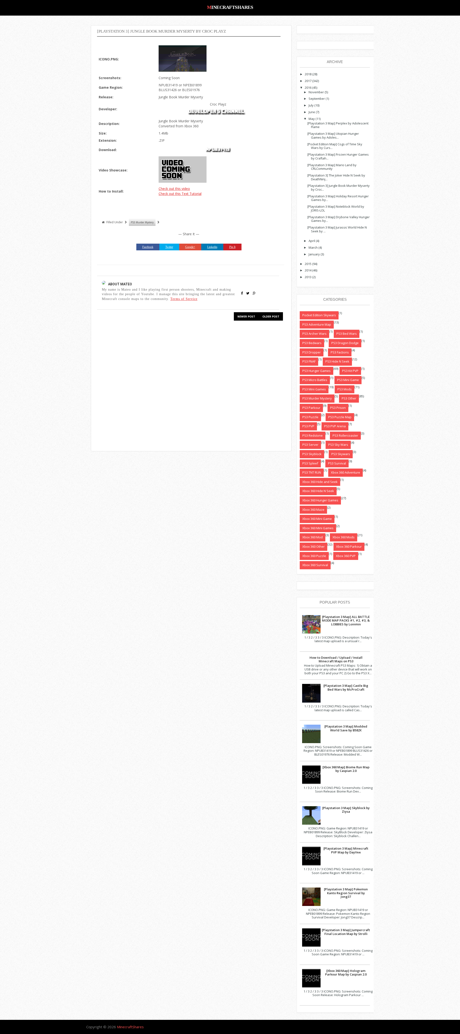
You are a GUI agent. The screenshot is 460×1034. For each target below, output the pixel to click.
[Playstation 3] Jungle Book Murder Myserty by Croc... (338, 187)
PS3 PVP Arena (335, 426)
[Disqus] (189, 385)
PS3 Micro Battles (314, 380)
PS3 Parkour (311, 407)
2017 (308, 81)
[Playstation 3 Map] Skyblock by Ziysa (346, 810)
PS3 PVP (308, 426)
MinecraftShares (230, 7)
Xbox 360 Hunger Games (320, 500)
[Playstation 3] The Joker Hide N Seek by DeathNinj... (336, 177)
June (312, 112)
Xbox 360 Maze (313, 509)
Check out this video (174, 188)
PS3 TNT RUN (311, 472)
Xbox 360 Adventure (345, 472)
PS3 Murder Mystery (142, 222)
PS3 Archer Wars (314, 333)
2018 (308, 74)
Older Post (270, 316)
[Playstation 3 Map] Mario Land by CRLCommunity (331, 167)
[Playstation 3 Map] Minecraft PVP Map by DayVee (345, 850)
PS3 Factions (340, 352)
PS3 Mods (344, 389)
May (312, 119)
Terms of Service (183, 298)
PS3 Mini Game (348, 380)
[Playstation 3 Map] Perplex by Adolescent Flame (337, 125)
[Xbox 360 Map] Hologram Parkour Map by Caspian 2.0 (346, 973)
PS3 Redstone (312, 435)
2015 (308, 264)
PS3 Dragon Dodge (345, 343)
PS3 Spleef (310, 463)
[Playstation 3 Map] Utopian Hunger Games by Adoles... (333, 135)
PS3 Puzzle (310, 417)
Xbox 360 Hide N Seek (318, 491)
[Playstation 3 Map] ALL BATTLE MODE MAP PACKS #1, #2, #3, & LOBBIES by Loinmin (346, 620)
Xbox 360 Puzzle (314, 556)
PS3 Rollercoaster (345, 435)
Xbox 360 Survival (315, 565)
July (311, 105)
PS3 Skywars (340, 454)
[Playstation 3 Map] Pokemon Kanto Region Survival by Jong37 (346, 893)
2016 (308, 87)
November (316, 92)
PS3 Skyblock (312, 454)
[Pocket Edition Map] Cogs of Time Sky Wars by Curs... (334, 146)
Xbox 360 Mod (312, 537)
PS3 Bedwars (312, 343)
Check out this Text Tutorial (180, 193)
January (314, 254)
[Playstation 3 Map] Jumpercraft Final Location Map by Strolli (346, 932)
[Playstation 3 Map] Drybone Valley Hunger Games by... (338, 219)
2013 (308, 277)
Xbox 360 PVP (346, 556)
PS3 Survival (337, 463)
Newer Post (246, 316)
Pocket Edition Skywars (319, 315)
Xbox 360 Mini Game (317, 519)
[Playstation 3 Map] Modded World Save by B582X (345, 728)
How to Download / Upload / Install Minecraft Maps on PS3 (336, 659)
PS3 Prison (338, 407)
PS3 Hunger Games (316, 371)
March (313, 247)
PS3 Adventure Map (316, 324)
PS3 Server (310, 444)
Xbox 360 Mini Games (318, 528)
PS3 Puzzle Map (339, 417)
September (317, 98)
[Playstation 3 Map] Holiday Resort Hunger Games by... (338, 198)
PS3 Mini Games (314, 389)
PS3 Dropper (311, 352)
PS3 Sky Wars (338, 444)
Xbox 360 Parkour (349, 546)
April (312, 241)
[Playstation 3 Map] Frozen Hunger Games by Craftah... (338, 156)
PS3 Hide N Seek (337, 361)
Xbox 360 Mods (344, 537)
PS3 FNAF (309, 361)
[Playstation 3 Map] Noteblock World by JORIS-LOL (335, 208)
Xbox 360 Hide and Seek (320, 482)
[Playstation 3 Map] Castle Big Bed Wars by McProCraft (345, 687)
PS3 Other (349, 398)
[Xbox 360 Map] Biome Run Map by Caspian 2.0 (345, 769)
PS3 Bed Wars (346, 333)
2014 (308, 270)
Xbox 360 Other (313, 546)
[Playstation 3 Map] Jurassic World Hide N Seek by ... (337, 229)
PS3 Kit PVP (350, 371)
